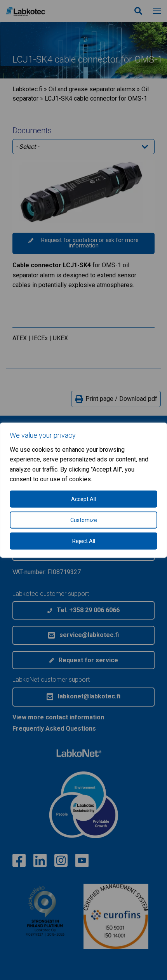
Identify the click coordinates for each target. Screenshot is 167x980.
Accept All (83, 499)
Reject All (83, 541)
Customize (83, 520)
